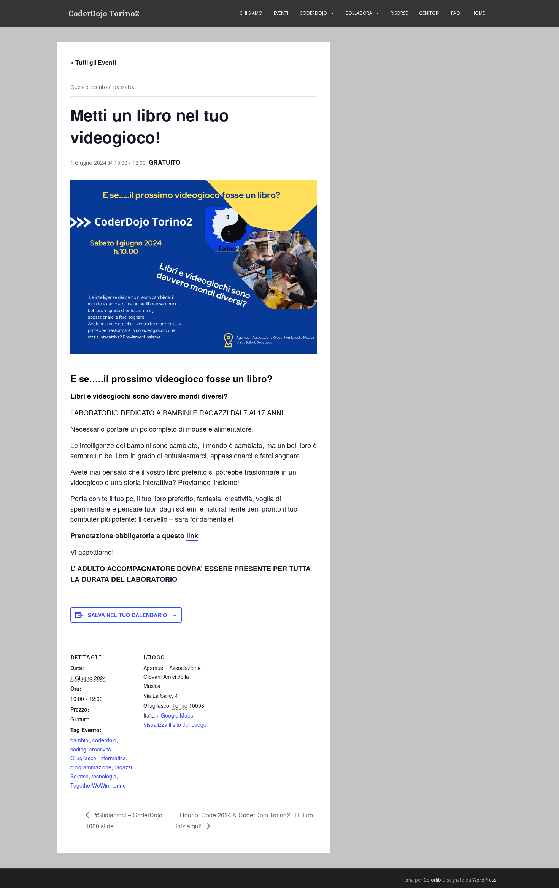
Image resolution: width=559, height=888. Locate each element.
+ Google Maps (174, 715)
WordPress (484, 880)
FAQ (455, 13)
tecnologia (104, 776)
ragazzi (123, 767)
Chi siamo (251, 13)
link (192, 535)
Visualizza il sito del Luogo (174, 724)
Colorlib (432, 880)
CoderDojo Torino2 (104, 13)
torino (119, 785)
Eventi (281, 13)
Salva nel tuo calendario (127, 615)
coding (78, 749)
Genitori (429, 13)
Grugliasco (83, 758)
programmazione (90, 767)
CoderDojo (313, 13)
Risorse (399, 13)
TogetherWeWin (89, 785)
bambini (79, 740)
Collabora (358, 13)
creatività (100, 749)
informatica (112, 758)
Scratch (79, 776)
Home (478, 13)
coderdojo (104, 740)
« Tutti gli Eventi (93, 62)
